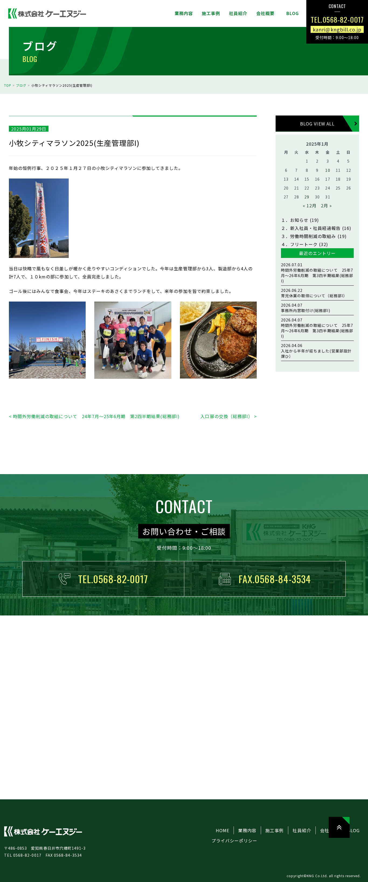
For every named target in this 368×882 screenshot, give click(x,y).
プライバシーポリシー (234, 840)
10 (327, 170)
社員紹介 (302, 830)
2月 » (326, 205)
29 (306, 197)
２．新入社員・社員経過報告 (311, 228)
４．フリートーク (299, 244)
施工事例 (274, 830)
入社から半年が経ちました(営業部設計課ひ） (316, 351)
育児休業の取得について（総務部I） (314, 293)
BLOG (353, 830)
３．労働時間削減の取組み (308, 236)
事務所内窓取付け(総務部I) (305, 307)
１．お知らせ (294, 220)
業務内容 (247, 830)
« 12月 (310, 205)
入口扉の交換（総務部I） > (228, 416)
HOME (222, 830)
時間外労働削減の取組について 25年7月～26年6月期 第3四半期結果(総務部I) (317, 273)
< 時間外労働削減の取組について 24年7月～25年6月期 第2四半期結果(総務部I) (94, 416)
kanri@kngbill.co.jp (337, 29)
